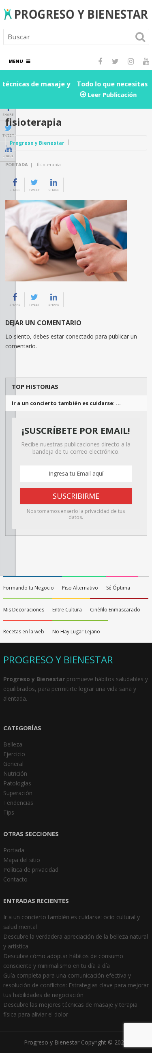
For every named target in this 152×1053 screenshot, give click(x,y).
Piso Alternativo (80, 587)
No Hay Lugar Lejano (76, 631)
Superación (17, 793)
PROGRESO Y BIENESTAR (58, 659)
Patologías (17, 783)
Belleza (12, 744)
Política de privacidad (30, 869)
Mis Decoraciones (23, 609)
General (13, 764)
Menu (16, 61)
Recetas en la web (23, 631)
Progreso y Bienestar (37, 142)
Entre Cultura (67, 609)
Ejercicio (14, 754)
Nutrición (15, 773)
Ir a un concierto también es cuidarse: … (66, 403)
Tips (8, 812)
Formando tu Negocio (28, 587)
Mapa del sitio (21, 860)
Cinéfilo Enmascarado (115, 609)
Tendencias (18, 802)
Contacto (15, 879)
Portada (16, 164)
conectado (80, 336)
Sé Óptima (118, 587)
